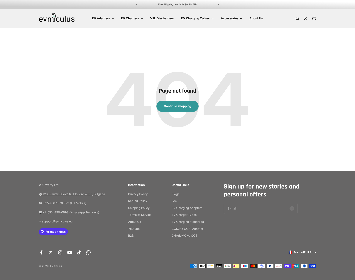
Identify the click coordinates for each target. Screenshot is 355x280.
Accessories (229, 18)
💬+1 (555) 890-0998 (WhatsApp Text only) (69, 212)
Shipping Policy (139, 208)
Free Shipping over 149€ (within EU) (177, 4)
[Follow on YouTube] (69, 252)
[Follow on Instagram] (60, 252)
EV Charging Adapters (187, 208)
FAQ (174, 201)
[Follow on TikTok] (79, 252)
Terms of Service (139, 215)
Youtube (134, 229)
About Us (256, 18)
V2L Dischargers (162, 18)
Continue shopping (177, 106)
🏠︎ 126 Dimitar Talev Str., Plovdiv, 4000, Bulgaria (72, 194)
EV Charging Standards (188, 222)
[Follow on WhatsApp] (88, 252)
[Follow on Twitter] (50, 252)
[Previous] (136, 4)
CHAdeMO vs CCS (184, 235)
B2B (131, 235)
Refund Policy (137, 201)
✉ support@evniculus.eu (55, 221)
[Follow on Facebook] (41, 252)
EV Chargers (130, 18)
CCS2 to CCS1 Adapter (187, 229)
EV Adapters (101, 18)
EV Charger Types (184, 215)
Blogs (175, 194)
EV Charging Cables (195, 18)
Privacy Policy (138, 194)
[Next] (218, 4)
